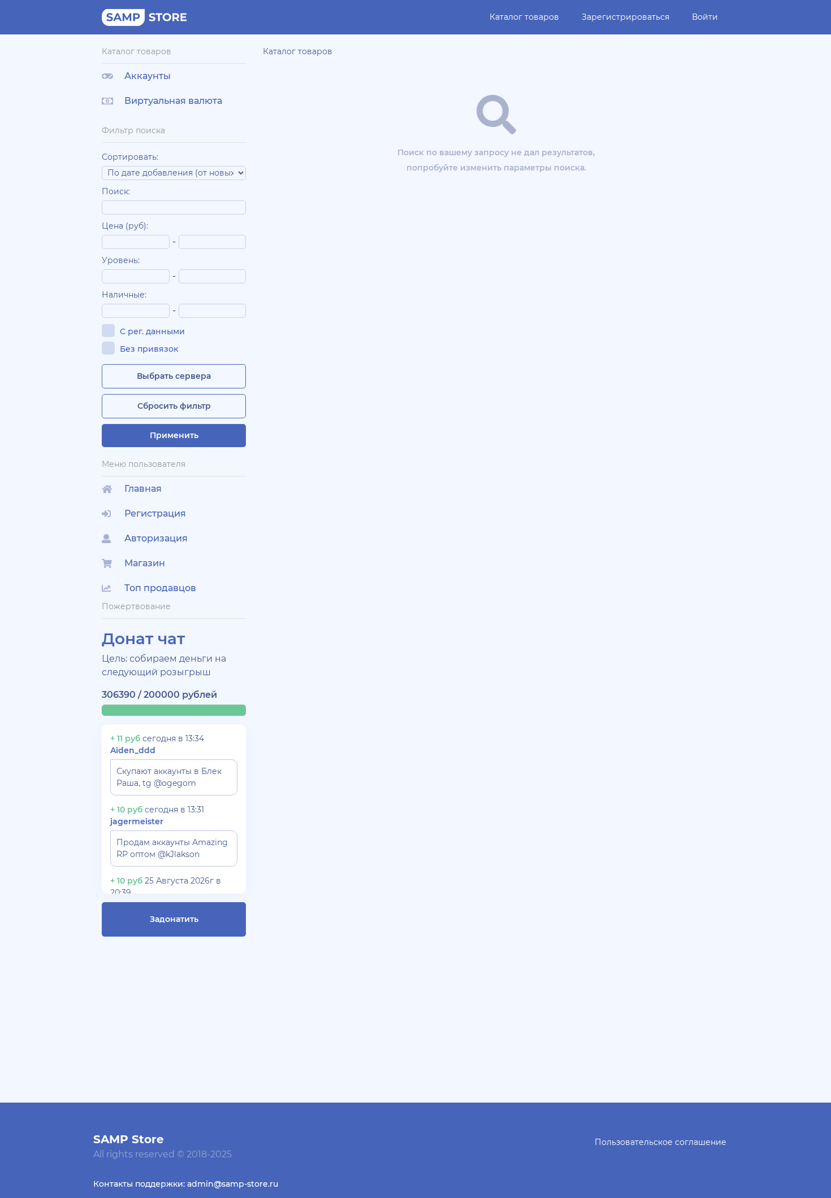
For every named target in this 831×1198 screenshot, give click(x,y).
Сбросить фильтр (174, 406)
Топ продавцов (160, 588)
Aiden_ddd (132, 750)
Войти (705, 17)
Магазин (144, 563)
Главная (143, 488)
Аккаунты (147, 76)
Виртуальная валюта (173, 100)
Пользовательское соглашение (660, 1142)
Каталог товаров (524, 17)
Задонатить (174, 919)
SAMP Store (128, 1139)
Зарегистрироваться (625, 17)
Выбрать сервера (174, 376)
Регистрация (155, 513)
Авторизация (156, 538)
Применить (174, 435)
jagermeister (136, 821)
